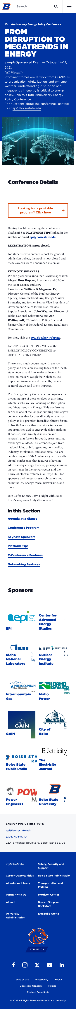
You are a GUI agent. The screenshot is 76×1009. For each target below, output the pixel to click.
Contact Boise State (38, 992)
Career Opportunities (20, 875)
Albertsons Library (18, 883)
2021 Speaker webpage (45, 337)
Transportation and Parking (50, 885)
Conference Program (23, 527)
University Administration (15, 915)
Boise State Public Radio (54, 875)
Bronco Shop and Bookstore (49, 904)
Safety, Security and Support (51, 866)
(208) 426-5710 (16, 836)
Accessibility (41, 979)
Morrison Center (48, 894)
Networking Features (24, 564)
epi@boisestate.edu (27, 108)
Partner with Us (16, 894)
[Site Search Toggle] (56, 6)
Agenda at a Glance (22, 518)
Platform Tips (18, 546)
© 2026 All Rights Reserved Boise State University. (38, 1000)
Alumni (10, 902)
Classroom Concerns (31, 985)
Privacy (58, 979)
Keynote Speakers (21, 537)
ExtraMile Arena (48, 913)
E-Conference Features (25, 555)
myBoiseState (15, 864)
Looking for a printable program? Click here (35, 210)
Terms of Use (21, 979)
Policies (52, 985)
